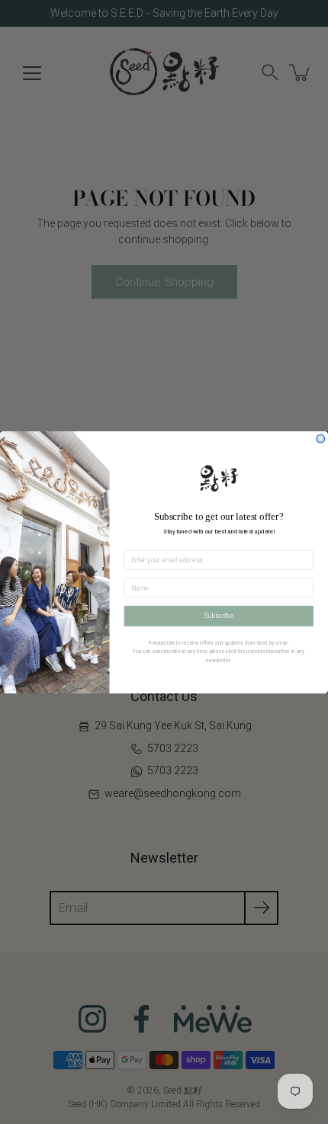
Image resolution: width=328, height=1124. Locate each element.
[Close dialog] (321, 438)
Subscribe (218, 616)
